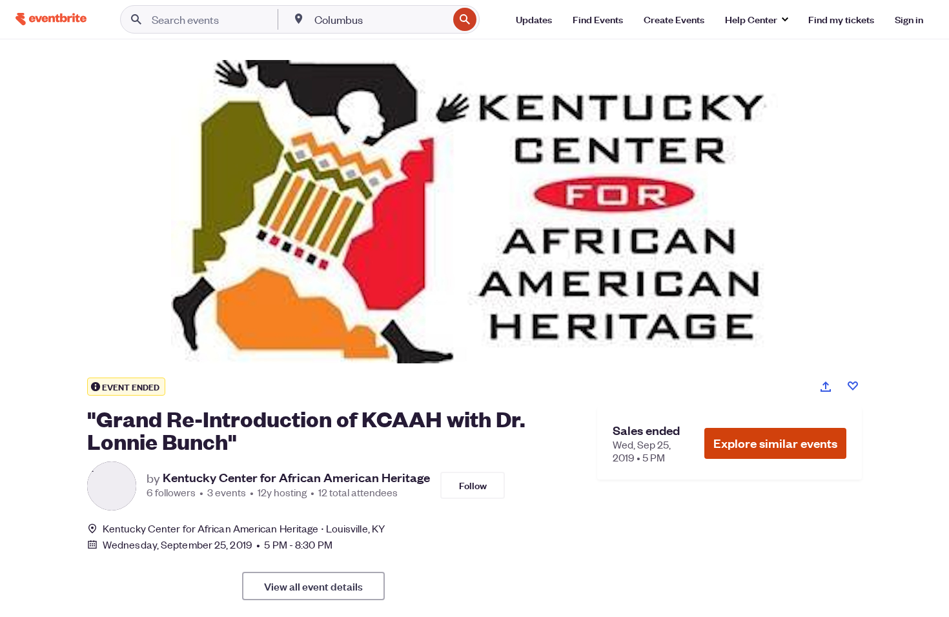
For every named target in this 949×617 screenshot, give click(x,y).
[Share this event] (826, 387)
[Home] (51, 19)
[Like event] (853, 386)
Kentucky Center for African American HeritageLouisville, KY (244, 528)
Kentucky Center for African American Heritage (296, 477)
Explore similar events (775, 443)
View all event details (313, 586)
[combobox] (380, 19)
